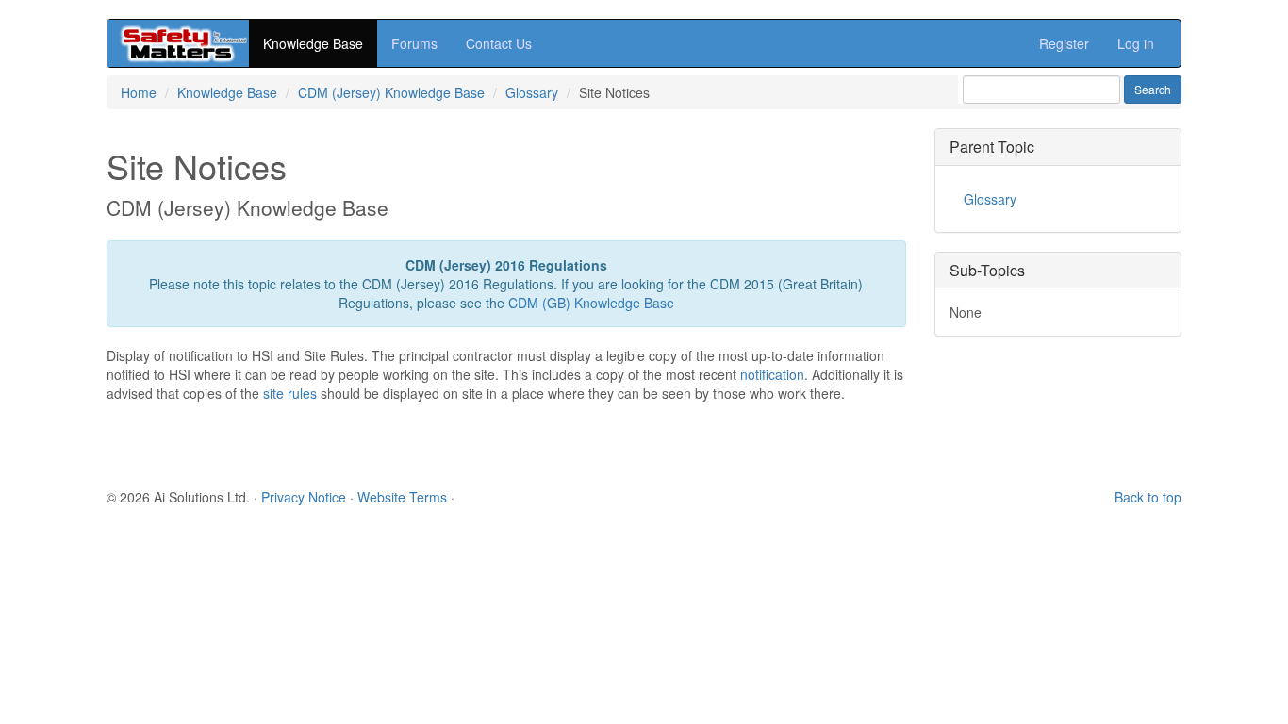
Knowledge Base (313, 43)
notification (772, 374)
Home (139, 92)
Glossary (531, 92)
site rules (290, 393)
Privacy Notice (303, 496)
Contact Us (499, 43)
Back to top (1148, 496)
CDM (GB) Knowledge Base (591, 302)
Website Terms (402, 496)
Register (1064, 43)
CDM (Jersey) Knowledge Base (391, 92)
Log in (1135, 43)
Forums (414, 43)
